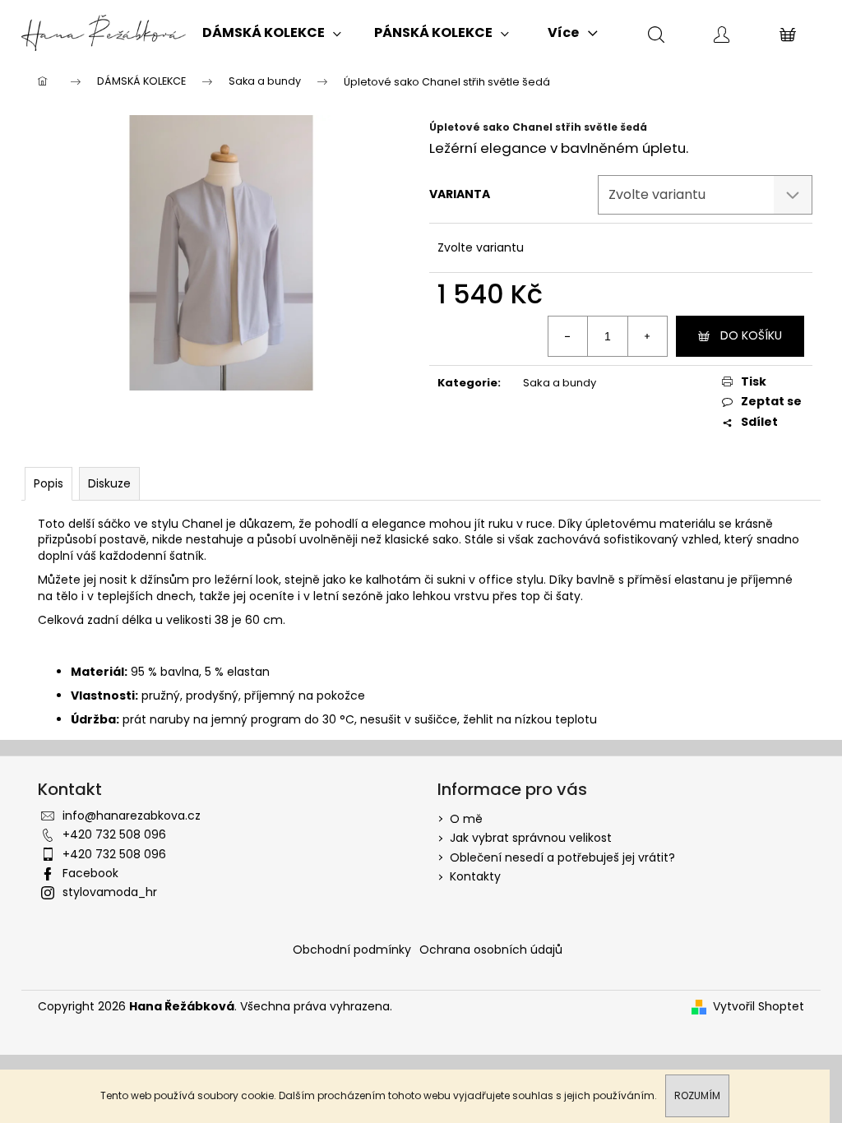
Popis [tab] (48, 483)
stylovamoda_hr (109, 892)
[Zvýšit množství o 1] (647, 336)
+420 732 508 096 (114, 834)
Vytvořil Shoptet (758, 1006)
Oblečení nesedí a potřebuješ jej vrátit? (562, 857)
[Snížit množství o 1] (568, 336)
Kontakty (475, 876)
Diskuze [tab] (109, 483)
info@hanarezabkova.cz (131, 815)
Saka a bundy (559, 383)
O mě (466, 819)
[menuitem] (272, 33)
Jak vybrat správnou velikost (531, 838)
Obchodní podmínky (352, 949)
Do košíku (751, 335)
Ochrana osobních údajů (490, 949)
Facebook (90, 873)
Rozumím (697, 1095)
